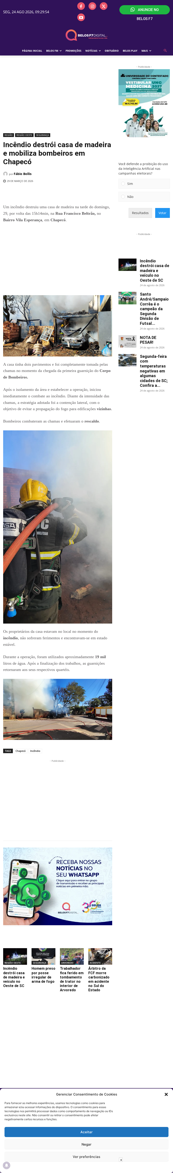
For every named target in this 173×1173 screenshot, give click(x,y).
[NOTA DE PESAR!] (127, 341)
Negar (86, 1144)
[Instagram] (92, 6)
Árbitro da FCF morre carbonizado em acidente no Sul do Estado (98, 979)
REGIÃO (9, 135)
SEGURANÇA (42, 135)
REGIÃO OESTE (24, 135)
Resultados (140, 213)
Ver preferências (86, 1157)
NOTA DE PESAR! (148, 340)
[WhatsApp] (76, 192)
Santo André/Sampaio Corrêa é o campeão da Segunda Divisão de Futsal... (154, 309)
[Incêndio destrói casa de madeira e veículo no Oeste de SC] (15, 956)
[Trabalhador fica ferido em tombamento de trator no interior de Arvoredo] (72, 956)
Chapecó (21, 750)
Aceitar (86, 1132)
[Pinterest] (66, 192)
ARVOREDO (67, 962)
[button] (166, 1094)
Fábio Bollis (23, 174)
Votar (162, 213)
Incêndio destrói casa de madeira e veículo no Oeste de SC (14, 977)
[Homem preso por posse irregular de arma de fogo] (43, 956)
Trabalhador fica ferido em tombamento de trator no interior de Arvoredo (72, 979)
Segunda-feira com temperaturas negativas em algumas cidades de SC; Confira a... (154, 371)
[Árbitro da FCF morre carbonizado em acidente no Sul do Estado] (100, 956)
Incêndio (35, 750)
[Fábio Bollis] (6, 174)
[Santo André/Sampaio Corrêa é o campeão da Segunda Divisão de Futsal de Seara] (127, 298)
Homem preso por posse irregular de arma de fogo (43, 975)
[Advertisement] (57, 98)
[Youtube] (81, 17)
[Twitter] (103, 6)
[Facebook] (81, 6)
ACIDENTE (95, 962)
